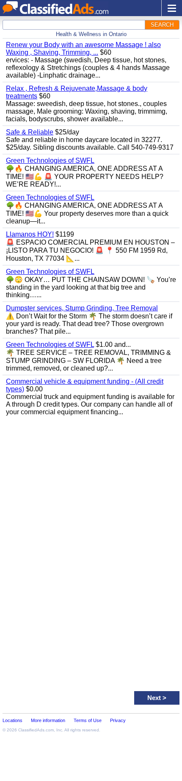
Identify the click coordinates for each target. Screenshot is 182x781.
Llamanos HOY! (30, 234)
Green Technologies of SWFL (50, 160)
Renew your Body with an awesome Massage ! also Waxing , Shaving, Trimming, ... (83, 48)
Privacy (118, 720)
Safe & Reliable (29, 132)
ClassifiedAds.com (36, 730)
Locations (12, 720)
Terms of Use (88, 720)
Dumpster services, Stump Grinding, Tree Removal (82, 308)
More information (48, 720)
